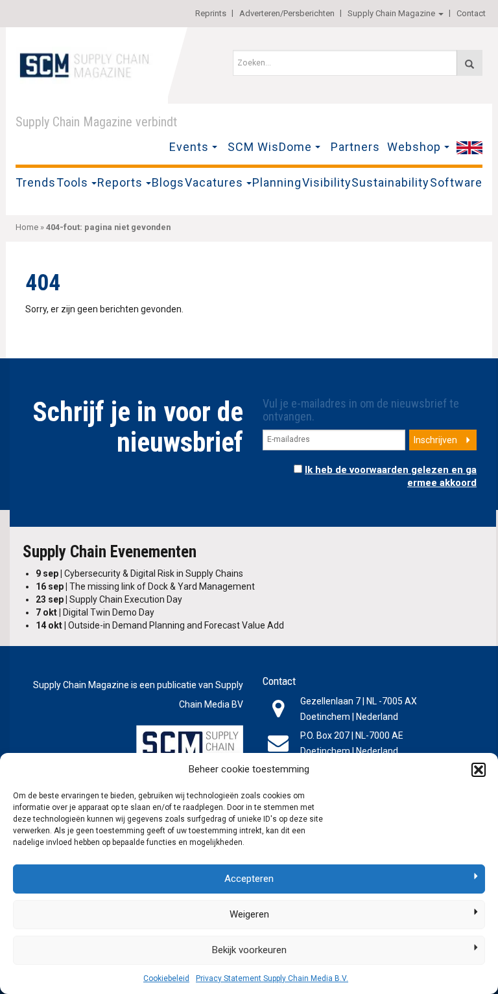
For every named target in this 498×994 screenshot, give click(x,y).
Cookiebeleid (166, 978)
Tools (72, 182)
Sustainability (390, 182)
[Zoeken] (469, 63)
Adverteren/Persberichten (287, 13)
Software (456, 182)
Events (189, 147)
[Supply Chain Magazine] (87, 64)
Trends (36, 182)
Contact (471, 13)
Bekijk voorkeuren (249, 950)
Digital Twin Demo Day (95, 612)
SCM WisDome (270, 147)
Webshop (414, 147)
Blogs (168, 182)
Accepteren (249, 878)
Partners (355, 147)
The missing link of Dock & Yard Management (145, 586)
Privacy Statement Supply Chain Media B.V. (272, 978)
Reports (120, 182)
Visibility (326, 182)
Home (27, 227)
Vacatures (214, 182)
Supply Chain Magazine (391, 13)
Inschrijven (435, 440)
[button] (478, 769)
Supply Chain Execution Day (109, 599)
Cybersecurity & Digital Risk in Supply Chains (139, 573)
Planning (277, 182)
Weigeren (249, 914)
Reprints (210, 13)
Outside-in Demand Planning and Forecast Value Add (160, 625)
